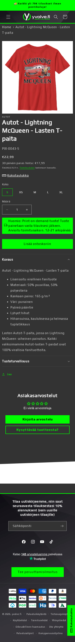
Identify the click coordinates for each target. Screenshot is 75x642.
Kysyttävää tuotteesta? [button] (37, 430)
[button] (8, 16)
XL (61, 192)
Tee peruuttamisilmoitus (38, 572)
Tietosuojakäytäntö (62, 614)
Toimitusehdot (39, 620)
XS (21, 192)
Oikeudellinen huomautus (30, 627)
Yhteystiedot (59, 620)
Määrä (6, 201)
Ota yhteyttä (56, 627)
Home (6, 27)
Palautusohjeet (25, 633)
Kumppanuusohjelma (51, 633)
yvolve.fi (16, 614)
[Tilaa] (61, 526)
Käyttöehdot (20, 620)
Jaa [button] (9, 374)
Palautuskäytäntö (36, 614)
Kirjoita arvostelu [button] (37, 419)
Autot (6, 117)
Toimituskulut (27, 168)
